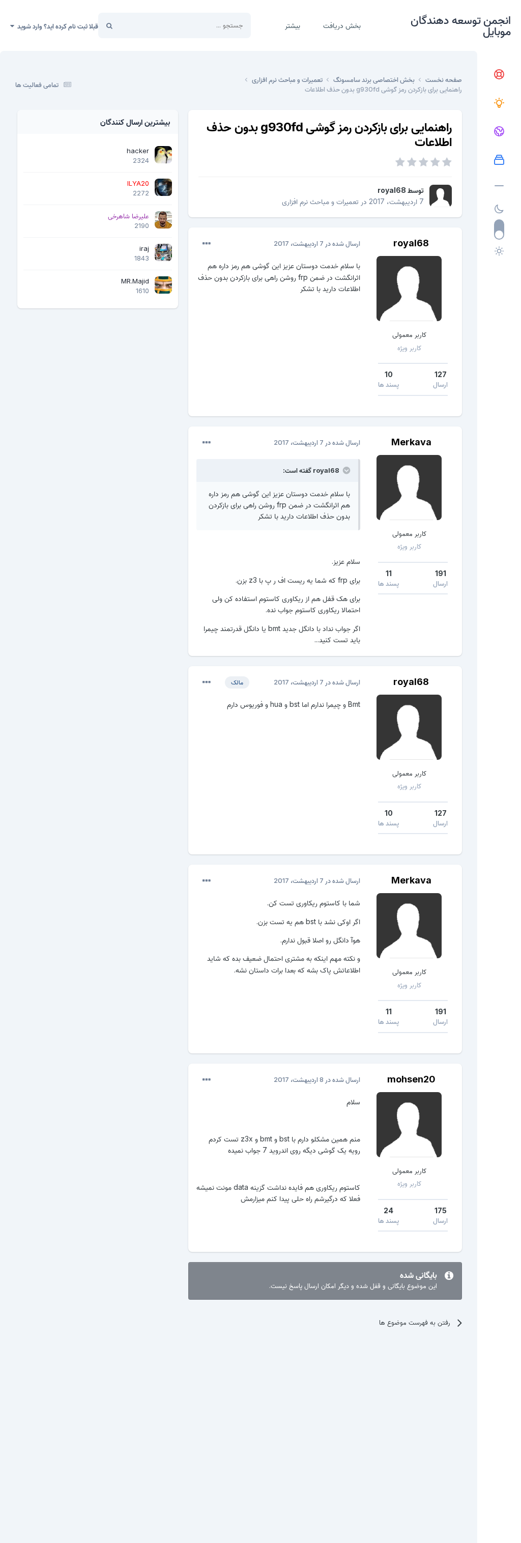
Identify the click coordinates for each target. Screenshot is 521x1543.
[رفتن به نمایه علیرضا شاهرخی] (163, 219)
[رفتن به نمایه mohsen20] (409, 1124)
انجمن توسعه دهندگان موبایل (461, 25)
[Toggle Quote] (345, 470)
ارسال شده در (317, 243)
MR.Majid (135, 281)
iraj (144, 248)
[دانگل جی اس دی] (499, 132)
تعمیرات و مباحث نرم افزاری (320, 201)
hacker (138, 151)
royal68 (392, 190)
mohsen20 (411, 1079)
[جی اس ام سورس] (499, 103)
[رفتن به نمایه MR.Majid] (163, 285)
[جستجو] (109, 25)
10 (389, 374)
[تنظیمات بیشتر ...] (206, 244)
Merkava (411, 442)
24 (388, 1210)
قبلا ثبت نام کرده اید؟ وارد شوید (56, 26)
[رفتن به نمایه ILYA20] (163, 187)
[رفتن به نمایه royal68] (440, 196)
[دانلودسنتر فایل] (499, 160)
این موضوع (147, 25)
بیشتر (292, 25)
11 (389, 573)
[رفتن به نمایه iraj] (163, 252)
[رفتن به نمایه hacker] (163, 154)
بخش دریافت (342, 25)
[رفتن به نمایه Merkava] (409, 487)
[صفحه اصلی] (499, 75)
